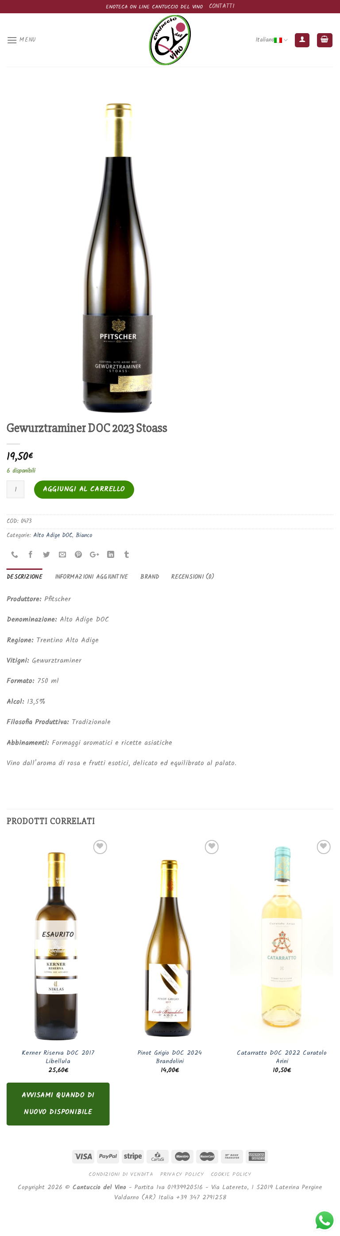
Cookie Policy (231, 1174)
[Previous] (7, 988)
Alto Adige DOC (52, 535)
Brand (149, 577)
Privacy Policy (182, 1174)
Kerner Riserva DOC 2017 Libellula (58, 1057)
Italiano (264, 40)
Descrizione (24, 577)
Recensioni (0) (192, 577)
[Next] (333, 988)
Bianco (84, 535)
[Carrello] (325, 40)
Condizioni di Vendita (121, 1174)
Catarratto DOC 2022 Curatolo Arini (282, 1057)
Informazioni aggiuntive (91, 577)
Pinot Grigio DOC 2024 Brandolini (170, 1057)
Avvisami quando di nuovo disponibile (58, 1103)
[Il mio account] (302, 40)
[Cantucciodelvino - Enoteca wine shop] (170, 40)
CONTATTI (221, 6)
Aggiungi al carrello (84, 489)
